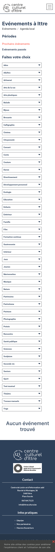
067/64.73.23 (27, 500)
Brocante (8, 117)
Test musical (9, 386)
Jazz (6, 259)
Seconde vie (9, 364)
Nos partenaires (24, 524)
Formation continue (12, 237)
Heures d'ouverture (25, 528)
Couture (7, 162)
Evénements (9, 28)
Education (8, 199)
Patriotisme (9, 304)
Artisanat (8, 80)
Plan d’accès (27, 496)
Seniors (7, 371)
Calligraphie (9, 125)
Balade (7, 102)
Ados (6, 65)
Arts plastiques (10, 95)
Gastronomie (9, 244)
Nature (7, 289)
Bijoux (6, 110)
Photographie (10, 319)
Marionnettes (10, 274)
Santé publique (10, 341)
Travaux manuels (11, 401)
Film (5, 229)
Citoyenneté (9, 140)
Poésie (7, 326)
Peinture (7, 311)
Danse (6, 170)
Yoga (6, 408)
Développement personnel (15, 185)
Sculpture (8, 356)
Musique (7, 282)
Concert (7, 147)
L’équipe (20, 520)
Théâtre (7, 394)
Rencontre (8, 334)
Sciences (8, 349)
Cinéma (7, 132)
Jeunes (7, 267)
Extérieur (8, 214)
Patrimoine (9, 297)
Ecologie (7, 192)
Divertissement (10, 177)
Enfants (7, 207)
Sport (6, 379)
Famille (7, 222)
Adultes (7, 73)
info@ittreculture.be (28, 505)
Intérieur (7, 252)
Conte (6, 155)
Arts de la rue (9, 87)
